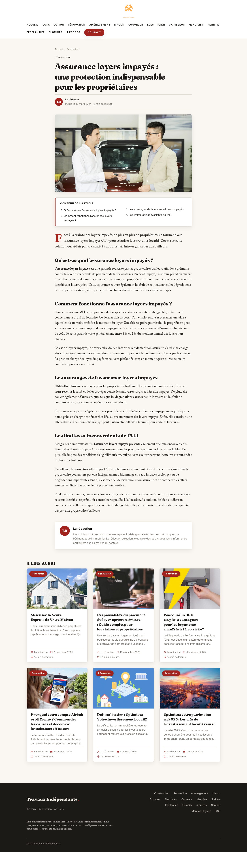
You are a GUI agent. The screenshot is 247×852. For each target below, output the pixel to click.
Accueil (33, 24)
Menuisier (196, 24)
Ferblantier (36, 32)
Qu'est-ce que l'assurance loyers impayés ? (90, 210)
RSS (218, 811)
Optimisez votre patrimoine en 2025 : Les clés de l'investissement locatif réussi (189, 719)
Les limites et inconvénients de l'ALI (150, 214)
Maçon (119, 24)
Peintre (213, 24)
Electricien (156, 24)
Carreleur (177, 24)
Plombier (56, 32)
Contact (94, 32)
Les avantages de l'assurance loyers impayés (156, 209)
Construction (53, 24)
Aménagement (99, 24)
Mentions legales (201, 811)
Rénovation (76, 24)
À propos (73, 32)
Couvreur (135, 24)
